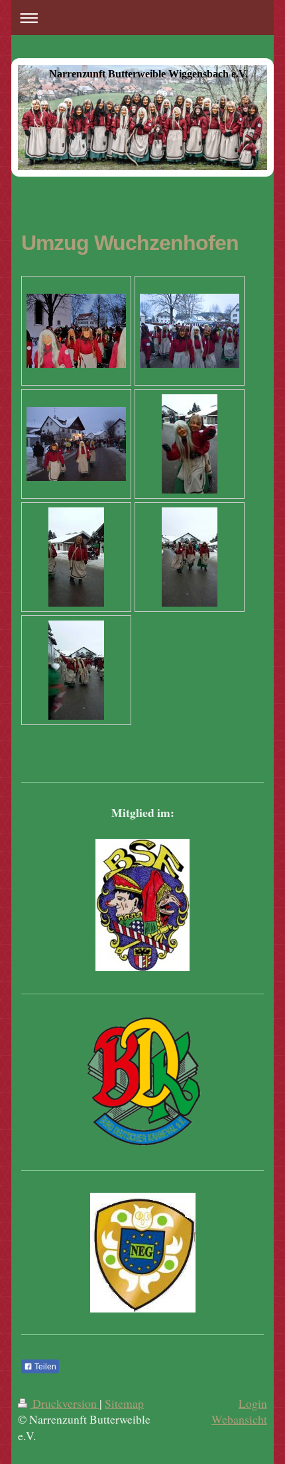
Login (253, 1403)
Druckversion (64, 1403)
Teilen (44, 1366)
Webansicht (239, 1419)
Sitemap (124, 1403)
